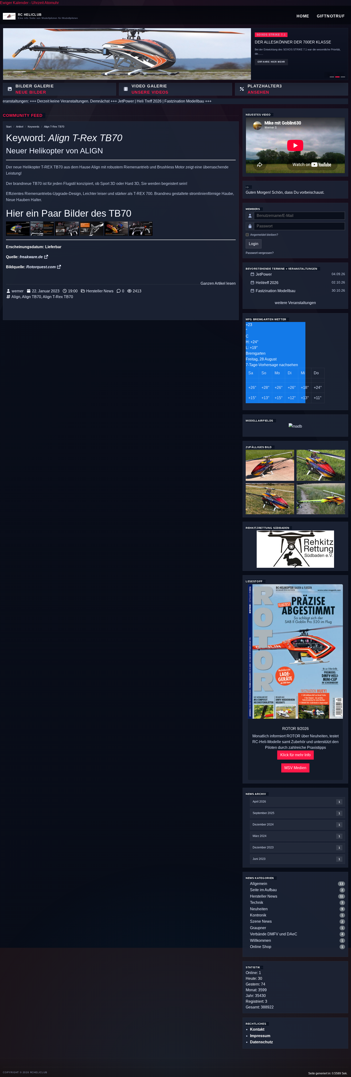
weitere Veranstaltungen (295, 303)
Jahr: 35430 (256, 996)
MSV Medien (295, 768)
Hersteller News (99, 291)
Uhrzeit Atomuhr (45, 3)
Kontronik (258, 915)
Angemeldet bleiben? (264, 234)
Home (303, 16)
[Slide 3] (343, 76)
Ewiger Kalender (14, 3)
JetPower (264, 274)
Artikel (19, 126)
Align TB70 (31, 297)
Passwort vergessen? (260, 253)
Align (15, 297)
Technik (256, 902)
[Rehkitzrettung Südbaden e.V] (295, 549)
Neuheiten (259, 909)
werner (17, 291)
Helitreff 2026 (267, 283)
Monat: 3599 (256, 990)
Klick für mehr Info (295, 755)
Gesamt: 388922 (260, 1007)
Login (253, 244)
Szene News (261, 921)
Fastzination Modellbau (275, 291)
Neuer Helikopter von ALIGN (54, 150)
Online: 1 (253, 973)
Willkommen (260, 940)
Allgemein (258, 884)
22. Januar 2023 (45, 291)
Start (8, 126)
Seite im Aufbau (263, 890)
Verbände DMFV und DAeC (273, 934)
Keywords (33, 126)
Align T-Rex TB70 (54, 126)
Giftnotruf (331, 16)
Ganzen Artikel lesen (218, 283)
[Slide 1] (332, 76)
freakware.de (32, 257)
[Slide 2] (337, 76)
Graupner (258, 928)
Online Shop (260, 947)
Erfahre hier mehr (271, 77)
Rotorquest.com (41, 267)
